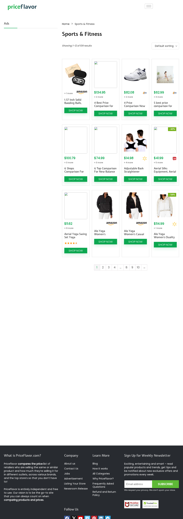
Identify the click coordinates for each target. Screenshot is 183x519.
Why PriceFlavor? (103, 478)
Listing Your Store (75, 483)
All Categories (101, 473)
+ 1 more (68, 93)
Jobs (67, 473)
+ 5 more (158, 162)
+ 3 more (158, 96)
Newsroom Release (76, 488)
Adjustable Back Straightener (134, 170)
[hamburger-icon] (149, 6)
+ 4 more (128, 162)
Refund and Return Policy (104, 493)
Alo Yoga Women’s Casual (134, 232)
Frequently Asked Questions (103, 485)
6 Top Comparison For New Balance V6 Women (105, 172)
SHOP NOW (76, 110)
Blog (95, 463)
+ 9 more (68, 228)
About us (69, 463)
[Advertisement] (31, 54)
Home (66, 24)
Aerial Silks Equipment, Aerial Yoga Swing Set (165, 172)
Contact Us (71, 468)
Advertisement (73, 478)
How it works (100, 468)
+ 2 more (98, 96)
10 (138, 267)
